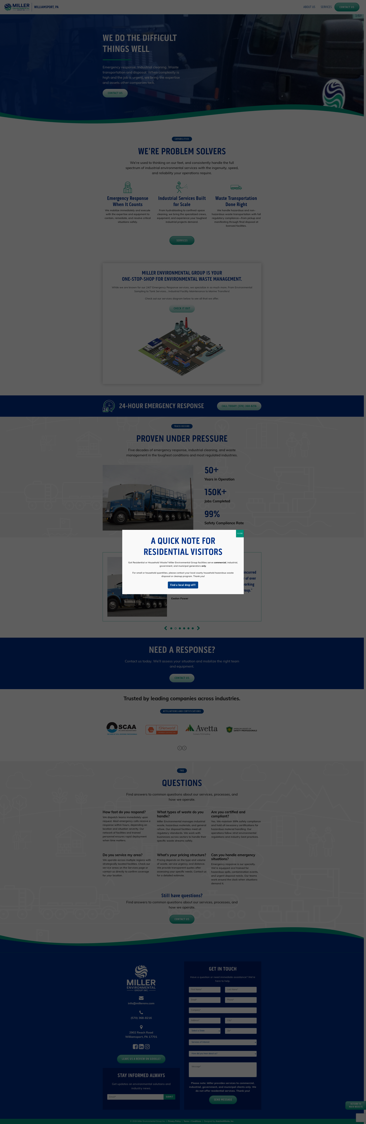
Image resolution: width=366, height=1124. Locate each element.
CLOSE (240, 533)
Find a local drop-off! (183, 585)
